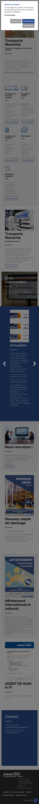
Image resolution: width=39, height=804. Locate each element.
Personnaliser (28, 25)
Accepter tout (28, 21)
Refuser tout (15, 21)
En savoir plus (9, 15)
